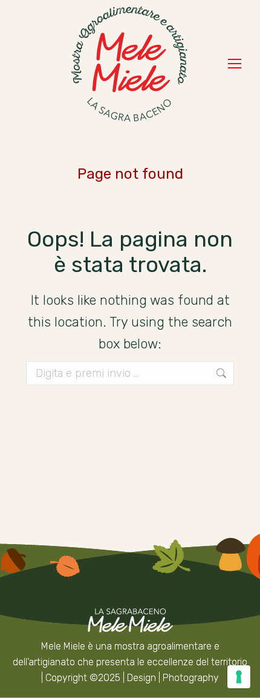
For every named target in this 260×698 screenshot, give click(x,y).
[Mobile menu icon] (234, 63)
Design (141, 677)
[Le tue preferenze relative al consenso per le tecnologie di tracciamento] (238, 676)
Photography (191, 677)
